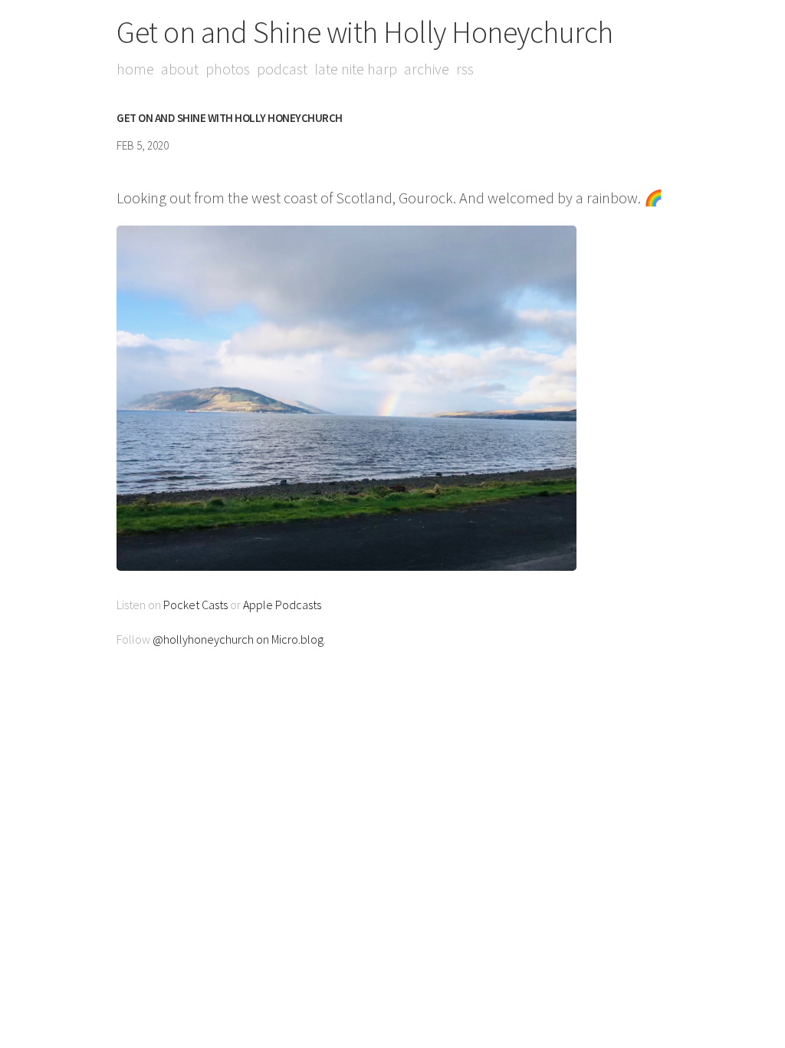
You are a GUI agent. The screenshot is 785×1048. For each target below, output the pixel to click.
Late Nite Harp (355, 68)
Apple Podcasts (282, 604)
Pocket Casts (195, 604)
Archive (426, 68)
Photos (227, 68)
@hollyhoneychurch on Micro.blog (238, 639)
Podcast (282, 68)
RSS (465, 68)
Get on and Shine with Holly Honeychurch (365, 32)
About (180, 68)
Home (135, 68)
